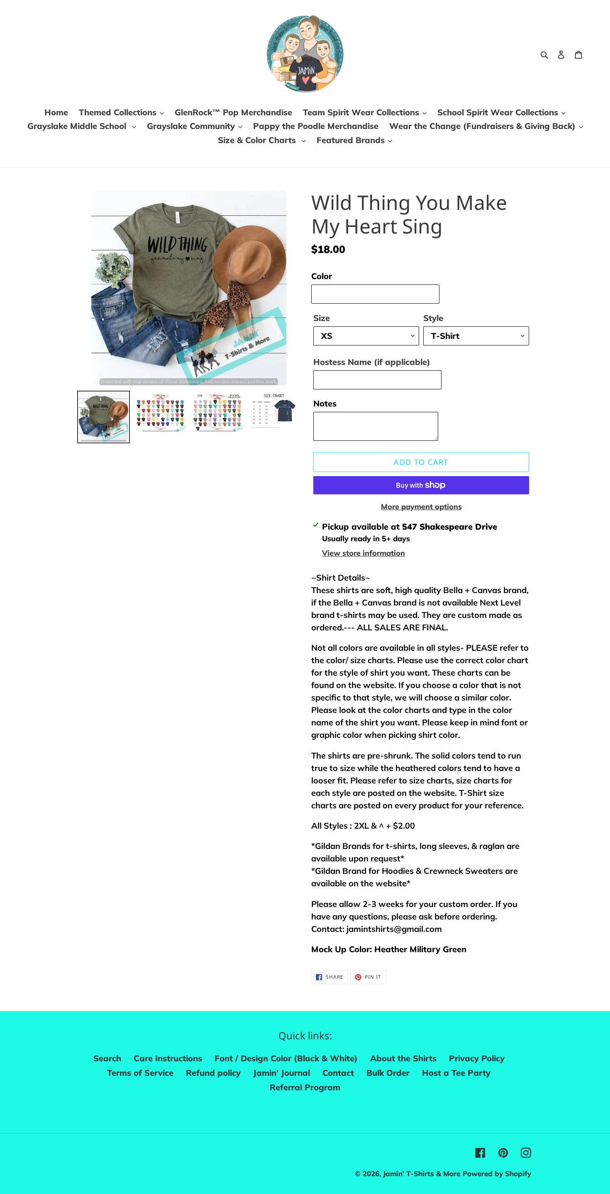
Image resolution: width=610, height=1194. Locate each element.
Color (321, 276)
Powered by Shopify (497, 1173)
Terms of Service (140, 1073)
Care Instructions (168, 1058)
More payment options (421, 506)
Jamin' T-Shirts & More (421, 1173)
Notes (325, 403)
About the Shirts (403, 1058)
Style (433, 318)
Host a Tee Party (456, 1073)
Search (107, 1058)
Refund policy (213, 1073)
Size (321, 318)
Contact (338, 1073)
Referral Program (305, 1087)
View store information (363, 553)
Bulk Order (388, 1073)
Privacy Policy (477, 1058)
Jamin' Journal (281, 1073)
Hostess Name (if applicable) (371, 362)
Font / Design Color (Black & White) (286, 1058)
